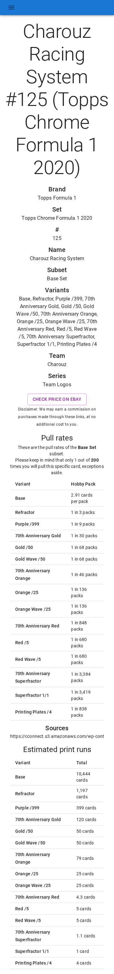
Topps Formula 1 (57, 198)
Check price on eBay (57, 399)
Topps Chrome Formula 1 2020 (57, 218)
